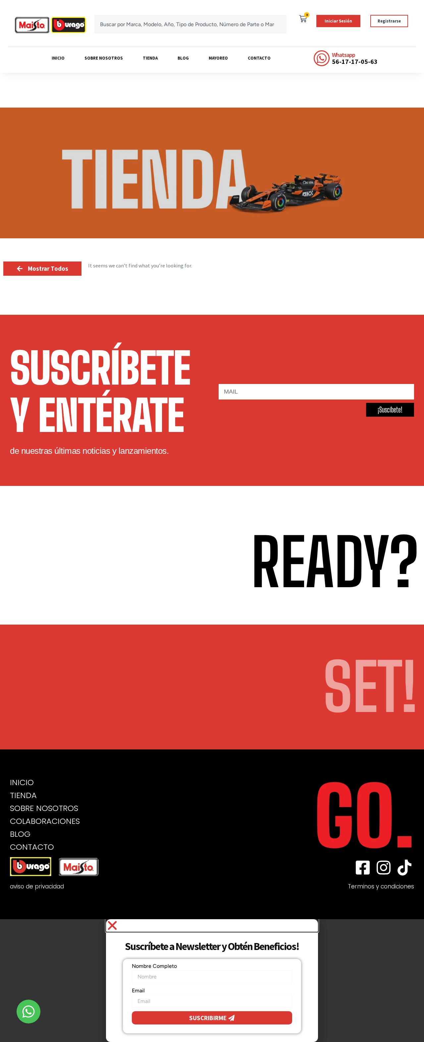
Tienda (150, 58)
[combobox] (190, 24)
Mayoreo (218, 58)
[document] (212, 980)
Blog (183, 58)
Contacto (259, 58)
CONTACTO (32, 847)
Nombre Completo (154, 966)
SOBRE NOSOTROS (44, 808)
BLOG (20, 834)
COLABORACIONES (45, 821)
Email (138, 990)
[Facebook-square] (362, 867)
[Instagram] (383, 867)
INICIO (22, 782)
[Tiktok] (404, 867)
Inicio (58, 58)
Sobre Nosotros (103, 58)
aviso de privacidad (37, 886)
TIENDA (23, 795)
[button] (212, 925)
